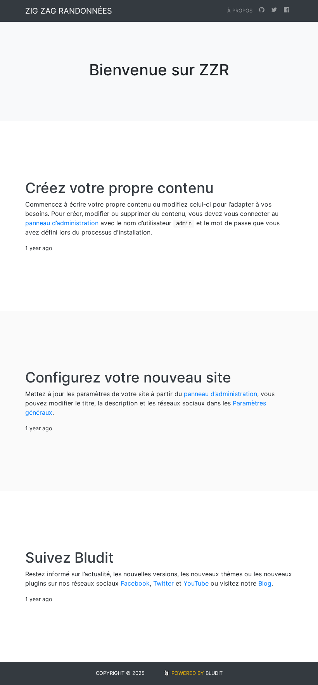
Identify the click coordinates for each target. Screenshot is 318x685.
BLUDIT (214, 673)
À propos (239, 11)
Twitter (163, 583)
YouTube (196, 583)
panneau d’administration (62, 223)
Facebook (135, 583)
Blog (264, 583)
